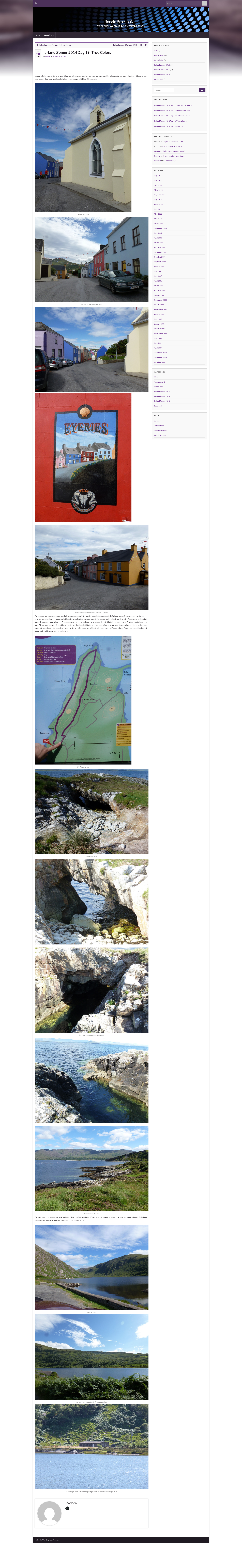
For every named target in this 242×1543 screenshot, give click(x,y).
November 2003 (160, 357)
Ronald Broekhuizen (121, 21)
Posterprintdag (169, 161)
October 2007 (159, 257)
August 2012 (159, 195)
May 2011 (158, 214)
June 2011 (158, 209)
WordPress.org (160, 435)
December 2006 (160, 300)
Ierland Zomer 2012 (162, 65)
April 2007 (158, 281)
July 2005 (158, 319)
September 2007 (160, 262)
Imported (158, 79)
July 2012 (158, 199)
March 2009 (158, 223)
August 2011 (159, 204)
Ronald (157, 156)
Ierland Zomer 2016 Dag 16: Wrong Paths (170, 121)
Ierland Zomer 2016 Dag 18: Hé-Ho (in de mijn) (172, 110)
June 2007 (158, 276)
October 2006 (159, 305)
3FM (156, 50)
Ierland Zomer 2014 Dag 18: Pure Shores (55, 45)
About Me (49, 35)
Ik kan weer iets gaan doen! (174, 151)
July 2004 (158, 338)
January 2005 (159, 324)
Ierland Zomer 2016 (162, 74)
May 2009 (158, 219)
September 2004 (160, 333)
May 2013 (158, 185)
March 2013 (158, 190)
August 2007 (159, 266)
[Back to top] (236, 1537)
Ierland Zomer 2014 (59, 56)
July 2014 (158, 180)
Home (37, 35)
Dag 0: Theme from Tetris (173, 141)
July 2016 (158, 176)
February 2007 (159, 290)
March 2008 (158, 242)
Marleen (48, 56)
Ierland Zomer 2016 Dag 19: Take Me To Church (173, 105)
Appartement (159, 55)
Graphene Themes (52, 1540)
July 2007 (158, 271)
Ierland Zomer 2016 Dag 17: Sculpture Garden (172, 116)
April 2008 (158, 238)
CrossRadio (158, 60)
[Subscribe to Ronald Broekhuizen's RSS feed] (36, 3)
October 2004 (159, 329)
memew (157, 151)
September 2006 (160, 309)
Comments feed (160, 430)
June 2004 (158, 343)
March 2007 (158, 286)
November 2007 (160, 252)
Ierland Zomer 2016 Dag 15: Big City (168, 126)
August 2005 (159, 314)
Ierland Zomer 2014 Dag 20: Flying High (128, 45)
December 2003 (160, 352)
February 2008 (159, 247)
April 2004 (158, 348)
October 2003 (159, 362)
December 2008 (160, 228)
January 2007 (159, 295)
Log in (156, 421)
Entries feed (159, 425)
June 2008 (158, 233)
